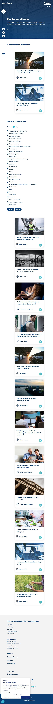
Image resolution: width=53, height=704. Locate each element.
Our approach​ (12, 639)
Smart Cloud (10, 627)
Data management (14, 154)
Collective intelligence (15, 141)
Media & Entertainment (15, 174)
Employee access (13, 674)
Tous (17, 127)
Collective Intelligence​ (12, 631)
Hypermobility (13, 166)
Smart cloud (12, 194)
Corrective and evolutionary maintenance (20, 146)
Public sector (12, 187)
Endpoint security (13, 161)
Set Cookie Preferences (29, 700)
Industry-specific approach (14, 643)
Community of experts (12, 648)
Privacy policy (29, 698)
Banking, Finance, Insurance (16, 133)
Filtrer (18, 209)
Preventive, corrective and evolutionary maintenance (22, 184)
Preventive (12, 182)
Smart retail (12, 197)
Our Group (10, 671)
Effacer (11, 209)
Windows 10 (12, 204)
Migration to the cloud (15, 179)
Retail (10, 189)
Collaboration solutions (15, 138)
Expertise (10, 624)
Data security (12, 156)
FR (47, 6)
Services (11, 192)
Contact (10, 660)
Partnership (11, 663)
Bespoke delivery (11, 641)
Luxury (11, 171)
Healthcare (12, 164)
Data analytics (13, 149)
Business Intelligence (14, 136)
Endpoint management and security (18, 159)
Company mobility (14, 144)
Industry (11, 169)
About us (26, 7)
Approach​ (26, 5)
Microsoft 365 (12, 176)
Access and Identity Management (18, 131)
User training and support (15, 202)
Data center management (16, 151)
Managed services (11, 646)
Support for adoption (14, 199)
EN (50, 6)
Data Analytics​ (10, 629)
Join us (48, 3)
